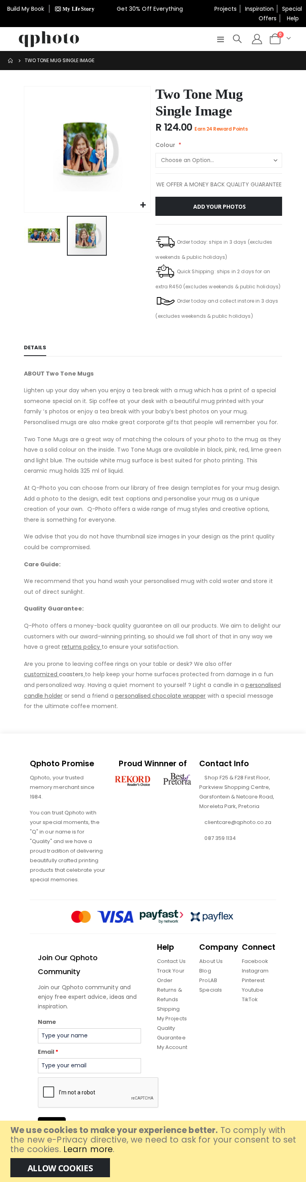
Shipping (168, 1009)
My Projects (172, 1018)
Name (47, 1022)
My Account (172, 1047)
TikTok (250, 999)
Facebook (255, 961)
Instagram (255, 971)
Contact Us (171, 961)
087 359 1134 (220, 838)
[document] (154, 1151)
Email (48, 1052)
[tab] (35, 348)
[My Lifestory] (73, 9)
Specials (210, 990)
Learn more (88, 1149)
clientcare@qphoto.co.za (237, 822)
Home (11, 60)
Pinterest (253, 980)
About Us (211, 961)
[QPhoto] (49, 39)
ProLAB (208, 980)
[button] (143, 205)
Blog (205, 971)
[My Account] (257, 39)
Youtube (252, 990)
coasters (53, 674)
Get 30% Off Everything (150, 9)
